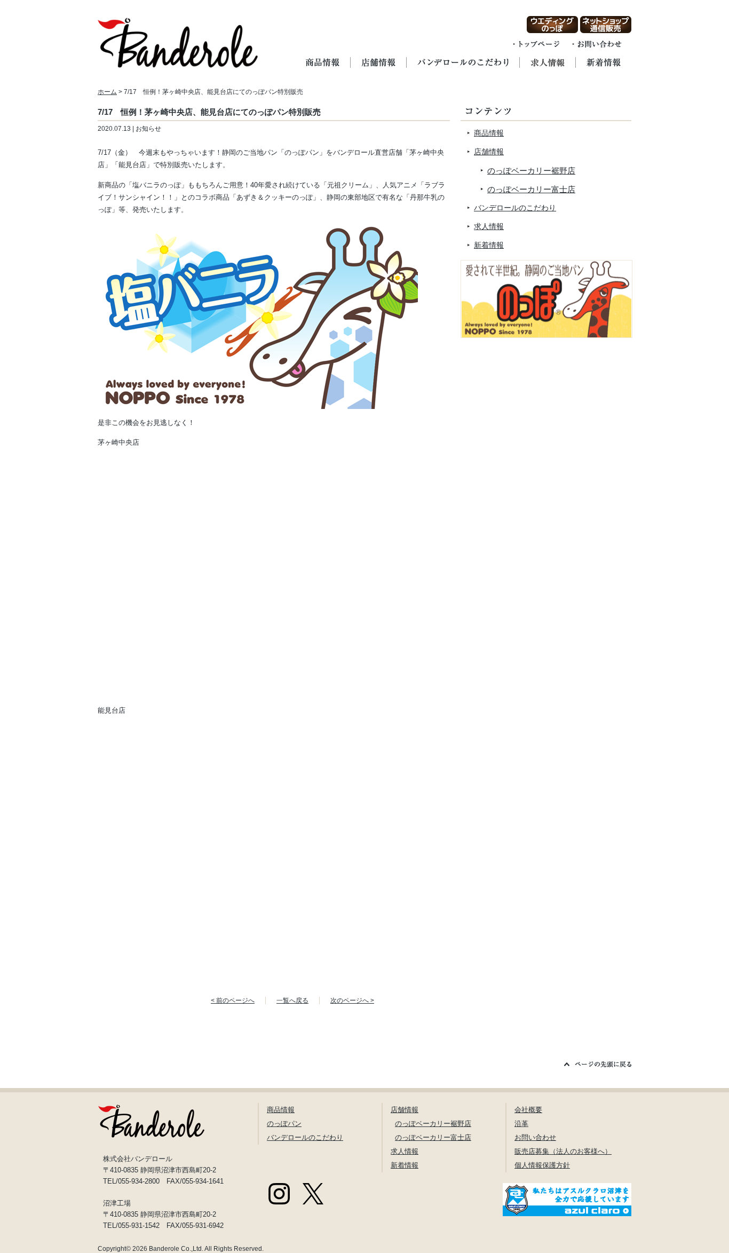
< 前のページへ (233, 1000)
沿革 (521, 1124)
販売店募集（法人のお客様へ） (563, 1151)
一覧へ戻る (292, 1000)
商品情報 (489, 133)
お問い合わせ (535, 1137)
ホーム (107, 92)
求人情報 (489, 226)
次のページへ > (352, 1000)
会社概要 (528, 1110)
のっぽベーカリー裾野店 (531, 170)
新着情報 (489, 245)
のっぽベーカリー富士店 (531, 189)
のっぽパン (284, 1124)
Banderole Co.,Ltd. (176, 1248)
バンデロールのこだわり (515, 207)
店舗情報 (489, 151)
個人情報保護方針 (542, 1165)
